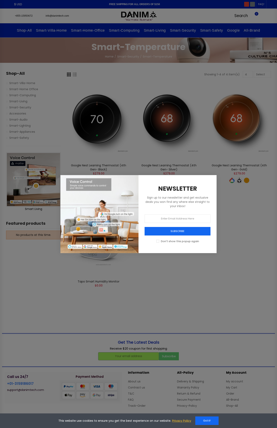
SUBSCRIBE (178, 231)
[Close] (221, 170)
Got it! (207, 421)
